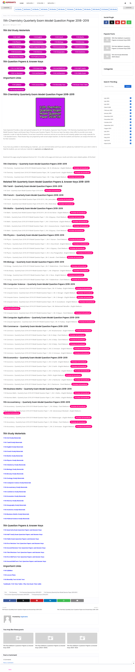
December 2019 (117, 116)
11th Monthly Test (58, 85)
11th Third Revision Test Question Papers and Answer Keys (23, 552)
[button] (6, 7)
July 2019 (117, 131)
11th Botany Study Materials (13, 474)
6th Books (61, 9)
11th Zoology (16, 47)
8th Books (78, 9)
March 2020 (117, 107)
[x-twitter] (23, 600)
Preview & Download (81, 168)
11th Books (104, 9)
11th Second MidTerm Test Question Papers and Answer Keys (24, 561)
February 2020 (117, 110)
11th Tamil (16, 37)
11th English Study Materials (13, 447)
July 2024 (117, 101)
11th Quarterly (38, 68)
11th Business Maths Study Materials (16, 514)
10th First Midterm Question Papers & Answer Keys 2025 (121, 39)
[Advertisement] (6, 35)
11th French (59, 37)
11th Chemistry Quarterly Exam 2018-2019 (30, 592)
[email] (77, 600)
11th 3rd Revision (59, 73)
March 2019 (117, 143)
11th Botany (80, 42)
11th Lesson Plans (38, 85)
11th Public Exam (80, 73)
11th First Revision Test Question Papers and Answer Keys (23, 543)
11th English (38, 37)
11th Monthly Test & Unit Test (14, 579)
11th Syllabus (16, 85)
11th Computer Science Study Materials (17, 483)
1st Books (18, 9)
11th (5, 592)
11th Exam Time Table (80, 85)
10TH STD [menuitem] (50, 3)
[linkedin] (50, 600)
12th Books (113, 9)
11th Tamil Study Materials (12, 442)
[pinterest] (36, 600)
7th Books (70, 9)
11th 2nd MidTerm (59, 68)
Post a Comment (8, 662)
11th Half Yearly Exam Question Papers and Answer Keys (23, 534)
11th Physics (16, 42)
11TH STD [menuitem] (40, 3)
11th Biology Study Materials (13, 469)
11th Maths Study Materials (13, 456)
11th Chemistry (37, 42)
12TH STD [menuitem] (29, 3)
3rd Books (35, 9)
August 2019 (117, 128)
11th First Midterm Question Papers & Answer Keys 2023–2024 (82, 647)
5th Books (53, 9)
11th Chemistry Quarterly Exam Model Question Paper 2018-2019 (60, 592)
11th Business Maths (16, 57)
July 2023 (117, 104)
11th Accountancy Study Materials (15, 487)
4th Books (44, 9)
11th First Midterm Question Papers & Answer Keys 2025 (18, 647)
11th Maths (80, 37)
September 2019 (117, 125)
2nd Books (27, 9)
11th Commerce (80, 47)
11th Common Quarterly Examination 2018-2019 (16, 594)
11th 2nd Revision (38, 73)
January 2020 (117, 113)
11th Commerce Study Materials (14, 492)
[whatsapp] (63, 600)
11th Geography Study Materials (14, 505)
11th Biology (58, 42)
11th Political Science (37, 57)
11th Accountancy (59, 47)
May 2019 (117, 137)
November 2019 (117, 119)
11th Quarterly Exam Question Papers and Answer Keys (22, 530)
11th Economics (16, 52)
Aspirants (24, 617)
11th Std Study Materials (12, 438)
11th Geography (59, 52)
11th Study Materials (16, 89)
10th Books (96, 9)
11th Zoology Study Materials (13, 478)
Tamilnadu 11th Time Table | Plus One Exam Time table (22, 584)
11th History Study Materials (13, 501)
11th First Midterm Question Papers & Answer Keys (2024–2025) (50, 647)
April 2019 (117, 140)
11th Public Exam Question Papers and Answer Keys (21, 539)
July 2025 (117, 98)
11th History (37, 52)
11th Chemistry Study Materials (14, 465)
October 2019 (117, 122)
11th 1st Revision (17, 73)
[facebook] (9, 600)
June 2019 (117, 134)
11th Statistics (80, 52)
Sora (10, 669)
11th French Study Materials (13, 451)
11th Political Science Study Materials (16, 518)
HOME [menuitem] (22, 3)
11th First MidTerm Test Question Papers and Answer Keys (23, 557)
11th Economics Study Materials (14, 496)
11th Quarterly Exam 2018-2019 (40, 594)
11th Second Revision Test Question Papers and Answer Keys (24, 548)
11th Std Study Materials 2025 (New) (120, 56)
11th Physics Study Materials (13, 460)
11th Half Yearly (80, 68)
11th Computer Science (38, 47)
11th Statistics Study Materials (14, 509)
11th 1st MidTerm (16, 68)
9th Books (87, 9)
